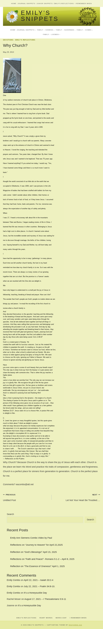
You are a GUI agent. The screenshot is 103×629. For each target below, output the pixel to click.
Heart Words (46, 618)
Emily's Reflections (25, 40)
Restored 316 (75, 625)
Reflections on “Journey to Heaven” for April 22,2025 (36, 545)
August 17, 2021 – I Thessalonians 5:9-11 (45, 599)
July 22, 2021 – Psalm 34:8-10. (39, 586)
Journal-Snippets (26, 3)
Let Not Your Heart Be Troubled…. (83, 497)
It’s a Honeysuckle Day (35, 593)
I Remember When (83, 3)
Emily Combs (13, 580)
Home (13, 3)
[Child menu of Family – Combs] (84, 30)
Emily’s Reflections (64, 3)
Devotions (8, 40)
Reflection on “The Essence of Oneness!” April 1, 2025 (37, 566)
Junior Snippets (45, 3)
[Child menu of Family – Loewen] (51, 34)
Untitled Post (9, 497)
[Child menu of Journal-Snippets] (26, 30)
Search (10, 514)
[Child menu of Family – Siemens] (45, 30)
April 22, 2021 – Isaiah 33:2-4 (38, 580)
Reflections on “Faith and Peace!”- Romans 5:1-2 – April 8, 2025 (42, 559)
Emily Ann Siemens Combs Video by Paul (31, 538)
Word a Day (61, 618)
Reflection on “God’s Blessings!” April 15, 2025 (33, 552)
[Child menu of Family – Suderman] (65, 30)
